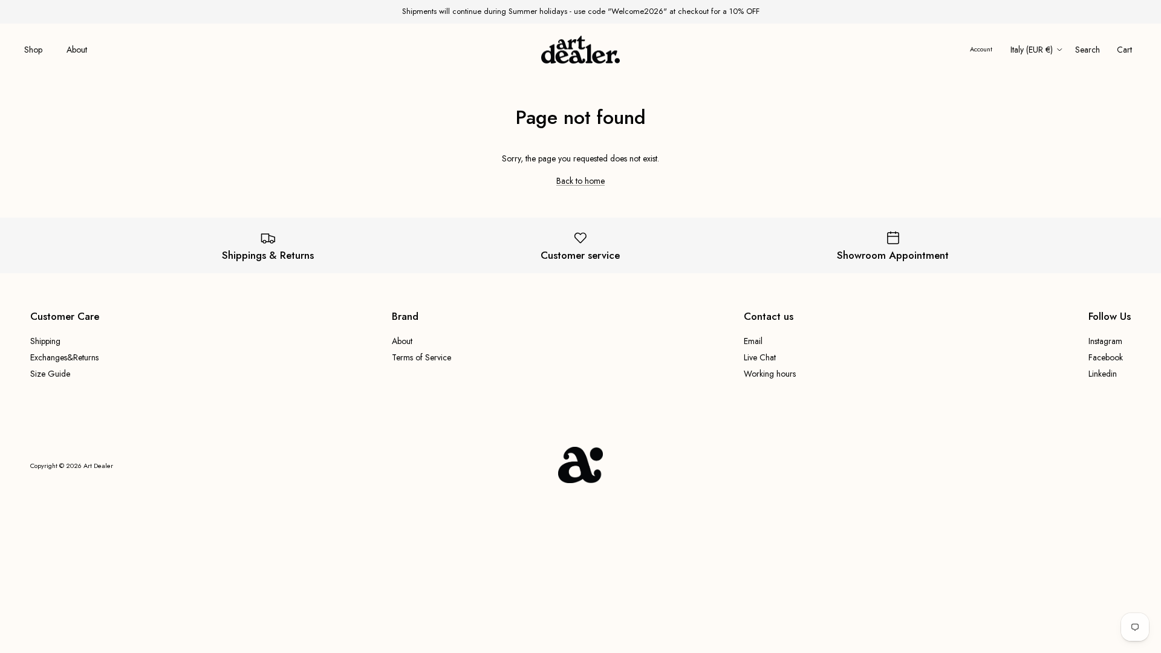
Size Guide (50, 374)
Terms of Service (421, 357)
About (77, 50)
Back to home (580, 181)
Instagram (1105, 341)
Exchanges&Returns (64, 357)
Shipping (45, 341)
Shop (33, 50)
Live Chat (760, 357)
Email (753, 341)
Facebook (1105, 357)
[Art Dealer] (580, 50)
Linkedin (1102, 374)
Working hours (770, 374)
